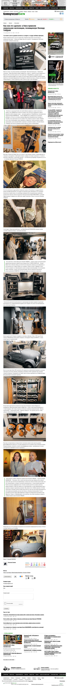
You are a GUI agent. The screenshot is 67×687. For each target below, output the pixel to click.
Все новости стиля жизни (8, 659)
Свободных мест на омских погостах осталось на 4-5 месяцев (54, 129)
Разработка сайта (55, 685)
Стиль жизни (8, 633)
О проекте (15, 679)
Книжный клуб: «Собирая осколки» (32, 650)
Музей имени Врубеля (17, 572)
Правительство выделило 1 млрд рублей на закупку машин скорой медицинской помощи (56, 135)
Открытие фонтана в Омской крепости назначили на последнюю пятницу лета (33, 641)
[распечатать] (15, 577)
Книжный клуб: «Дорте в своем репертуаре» (52, 642)
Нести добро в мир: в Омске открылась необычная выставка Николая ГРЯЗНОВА (22, 619)
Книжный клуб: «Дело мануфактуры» (53, 91)
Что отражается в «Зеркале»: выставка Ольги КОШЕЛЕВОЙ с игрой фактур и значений (23, 627)
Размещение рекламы (7, 679)
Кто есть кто (16, 11)
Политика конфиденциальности (37, 684)
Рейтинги (29, 11)
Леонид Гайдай (26, 572)
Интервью (21, 11)
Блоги (33, 11)
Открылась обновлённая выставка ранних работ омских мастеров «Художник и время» (23, 614)
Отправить (6, 608)
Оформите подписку (16, 667)
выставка (8, 572)
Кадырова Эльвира (12, 562)
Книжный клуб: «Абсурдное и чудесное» (31, 636)
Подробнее (30, 681)
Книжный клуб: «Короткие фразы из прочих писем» (12, 654)
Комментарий (6, 593)
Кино (4, 572)
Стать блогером (28, 679)
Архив (36, 11)
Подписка (34, 679)
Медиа (11, 11)
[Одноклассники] (21, 576)
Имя (4, 588)
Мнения (25, 11)
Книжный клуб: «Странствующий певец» (32, 646)
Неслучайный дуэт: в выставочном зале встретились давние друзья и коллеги (21, 623)
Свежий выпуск (6, 11)
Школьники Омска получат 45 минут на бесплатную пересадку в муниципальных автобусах (55, 98)
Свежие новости (53, 88)
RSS (39, 679)
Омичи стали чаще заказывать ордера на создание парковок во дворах (55, 104)
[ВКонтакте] (20, 576)
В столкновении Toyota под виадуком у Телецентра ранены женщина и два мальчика (55, 122)
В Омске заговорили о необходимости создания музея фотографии (52, 637)
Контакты (21, 679)
